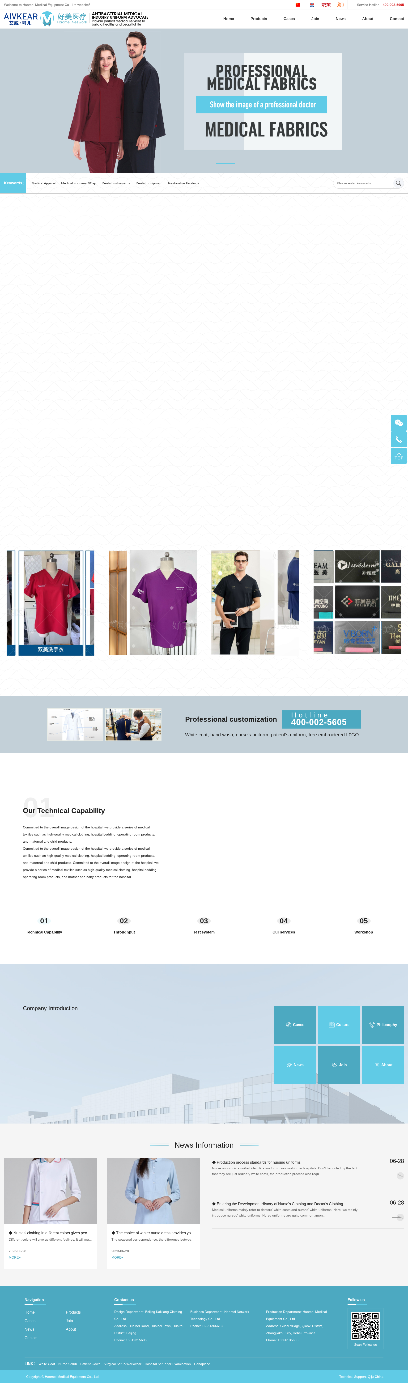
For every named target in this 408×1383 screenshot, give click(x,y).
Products (259, 19)
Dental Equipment (149, 183)
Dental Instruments (116, 183)
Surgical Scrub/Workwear (122, 1364)
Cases (289, 19)
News (341, 19)
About (367, 19)
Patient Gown (90, 1364)
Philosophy (387, 1025)
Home (228, 19)
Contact (397, 19)
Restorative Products (183, 183)
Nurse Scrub (67, 1364)
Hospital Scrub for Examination (168, 1364)
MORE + (204, 491)
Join (315, 19)
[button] (182, 163)
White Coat (46, 1364)
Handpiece (202, 1364)
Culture (342, 1025)
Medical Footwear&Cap (78, 183)
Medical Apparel (43, 183)
